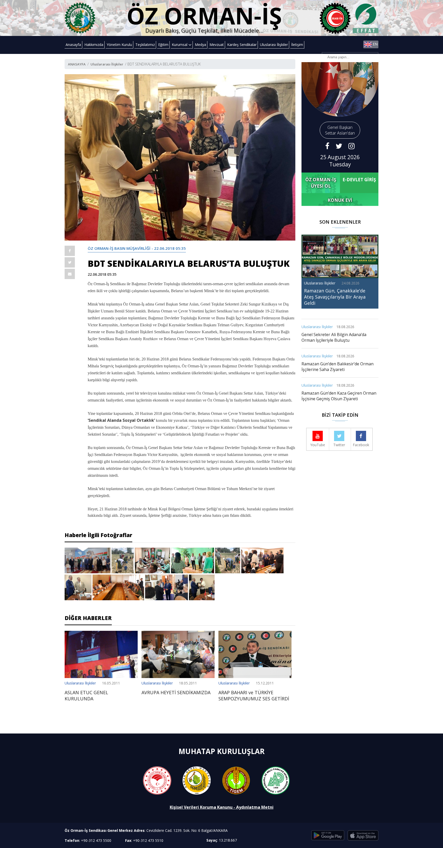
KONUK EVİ (340, 200)
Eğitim (163, 44)
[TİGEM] (236, 780)
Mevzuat (216, 44)
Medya (200, 44)
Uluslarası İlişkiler (274, 44)
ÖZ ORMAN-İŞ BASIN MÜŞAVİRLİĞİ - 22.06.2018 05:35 (137, 248)
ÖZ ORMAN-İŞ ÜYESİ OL (320, 183)
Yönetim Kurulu (119, 44)
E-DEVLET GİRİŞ (359, 180)
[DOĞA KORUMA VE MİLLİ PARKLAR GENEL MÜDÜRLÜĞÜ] (275, 780)
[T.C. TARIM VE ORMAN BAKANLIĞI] (157, 780)
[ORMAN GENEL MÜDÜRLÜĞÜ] (197, 780)
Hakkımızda (93, 44)
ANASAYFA (77, 64)
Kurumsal (180, 44)
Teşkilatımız (145, 44)
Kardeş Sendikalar (242, 44)
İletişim (297, 44)
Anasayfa (73, 44)
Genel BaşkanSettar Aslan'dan (340, 130)
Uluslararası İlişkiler (106, 64)
